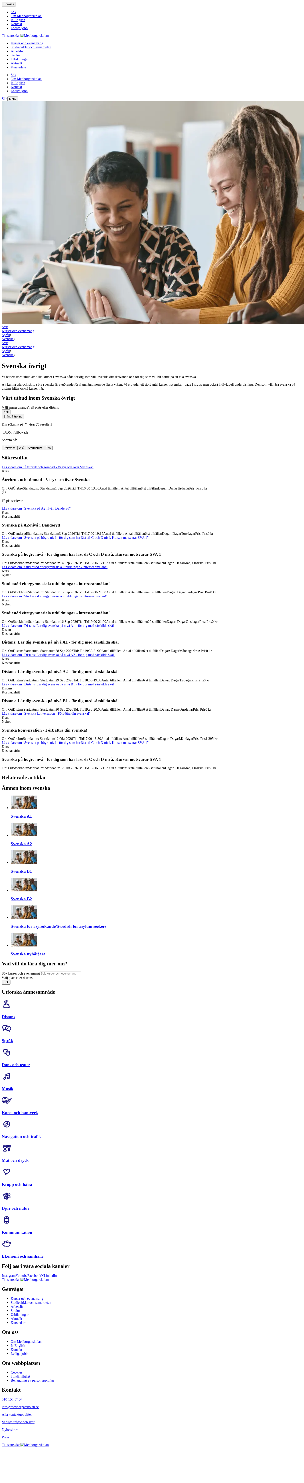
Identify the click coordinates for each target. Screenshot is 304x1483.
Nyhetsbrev (10, 1430)
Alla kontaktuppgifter (17, 1414)
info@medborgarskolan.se (20, 1407)
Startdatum (35, 448)
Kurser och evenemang (18, 331)
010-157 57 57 (12, 1399)
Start (5, 327)
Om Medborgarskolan (26, 1341)
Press (5, 1437)
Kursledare (18, 1323)
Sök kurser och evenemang (21, 973)
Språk (6, 335)
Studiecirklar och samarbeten (31, 1302)
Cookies (9, 4)
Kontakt (16, 1349)
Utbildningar (19, 1314)
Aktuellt (16, 1319)
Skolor (15, 1310)
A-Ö (21, 448)
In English (18, 1345)
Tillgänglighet (20, 1376)
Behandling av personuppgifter (32, 1380)
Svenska (8, 339)
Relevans (10, 448)
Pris (48, 448)
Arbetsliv (17, 1306)
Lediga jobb (19, 1353)
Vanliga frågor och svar (18, 1422)
